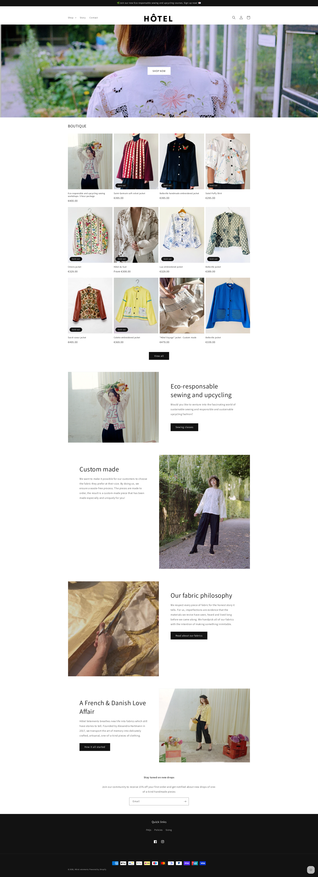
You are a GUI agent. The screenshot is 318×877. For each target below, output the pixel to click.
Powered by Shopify (97, 869)
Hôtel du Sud (120, 267)
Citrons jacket (74, 267)
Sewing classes (184, 427)
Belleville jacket (213, 267)
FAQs (148, 829)
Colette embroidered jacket (127, 337)
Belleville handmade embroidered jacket (179, 193)
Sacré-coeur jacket (77, 337)
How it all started (94, 746)
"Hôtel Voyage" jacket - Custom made (178, 337)
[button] (72, 17)
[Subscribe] (185, 801)
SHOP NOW (159, 70)
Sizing (169, 829)
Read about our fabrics (189, 635)
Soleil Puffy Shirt (214, 193)
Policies (158, 829)
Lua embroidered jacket (171, 267)
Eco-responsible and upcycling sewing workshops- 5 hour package (86, 195)
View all (159, 355)
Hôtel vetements (82, 869)
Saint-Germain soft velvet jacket (129, 193)
